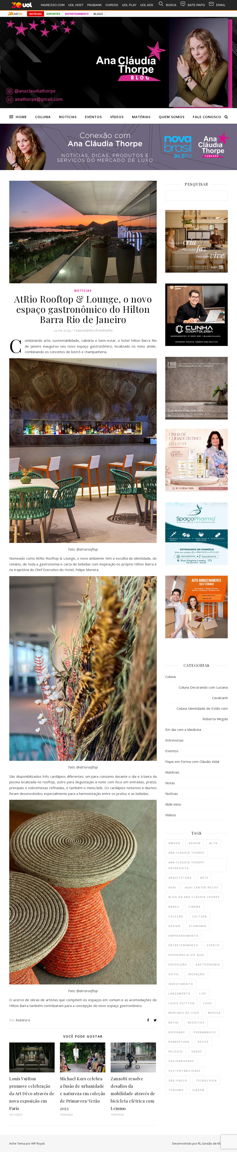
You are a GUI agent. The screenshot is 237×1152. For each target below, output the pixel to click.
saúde (196, 1051)
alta (213, 843)
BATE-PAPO (196, 5)
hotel (173, 974)
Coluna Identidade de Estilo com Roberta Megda (202, 713)
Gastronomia (208, 964)
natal (173, 1022)
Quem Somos (171, 116)
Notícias (68, 116)
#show (195, 843)
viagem (198, 1090)
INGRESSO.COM (53, 5)
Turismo (176, 1090)
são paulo (177, 1080)
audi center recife (201, 887)
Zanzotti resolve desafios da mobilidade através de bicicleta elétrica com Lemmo (133, 1093)
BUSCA (171, 5)
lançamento (179, 993)
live (202, 993)
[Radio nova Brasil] (118, 168)
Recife (203, 1041)
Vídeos (117, 116)
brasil (174, 906)
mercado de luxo (184, 1012)
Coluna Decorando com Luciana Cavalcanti (203, 692)
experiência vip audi (186, 955)
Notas (170, 783)
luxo (207, 1003)
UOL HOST (76, 5)
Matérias (141, 116)
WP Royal (37, 1143)
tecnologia (206, 1080)
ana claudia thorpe (186, 852)
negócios (196, 1022)
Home (21, 116)
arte (204, 877)
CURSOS (112, 5)
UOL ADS (146, 5)
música (214, 1012)
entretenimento (183, 945)
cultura (199, 916)
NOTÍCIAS (35, 14)
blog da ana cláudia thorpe (194, 897)
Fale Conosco (207, 116)
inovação (196, 974)
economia (197, 926)
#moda (174, 843)
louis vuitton (181, 1003)
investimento (180, 984)
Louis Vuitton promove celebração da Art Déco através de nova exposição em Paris (31, 1093)
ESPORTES (53, 14)
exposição (177, 964)
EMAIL (220, 5)
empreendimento (183, 935)
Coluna (43, 116)
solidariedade (181, 1061)
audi (172, 887)
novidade (176, 1032)
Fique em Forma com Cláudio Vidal (192, 761)
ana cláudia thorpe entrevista (186, 865)
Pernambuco (205, 1032)
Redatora (23, 1020)
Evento (213, 945)
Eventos (93, 116)
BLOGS (98, 14)
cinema (194, 906)
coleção (176, 916)
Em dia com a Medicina (183, 729)
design (174, 926)
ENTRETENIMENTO (77, 14)
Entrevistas (174, 740)
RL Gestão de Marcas (213, 1143)
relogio (175, 1051)
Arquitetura (180, 877)
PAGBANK (94, 5)
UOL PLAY (129, 5)
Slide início (173, 804)
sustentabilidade (184, 1070)
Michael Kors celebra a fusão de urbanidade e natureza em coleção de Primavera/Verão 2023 (82, 1093)
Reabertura (178, 1041)
